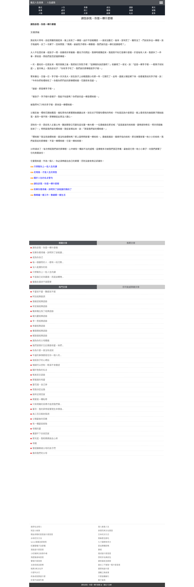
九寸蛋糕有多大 (104, 542)
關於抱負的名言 (39, 370)
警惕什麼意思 (36, 561)
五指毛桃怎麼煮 (37, 565)
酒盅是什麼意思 (37, 550)
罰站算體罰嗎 (103, 546)
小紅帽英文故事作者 (39, 553)
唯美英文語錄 (38, 375)
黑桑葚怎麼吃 (103, 538)
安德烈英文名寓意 (105, 530)
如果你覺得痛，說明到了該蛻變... (48, 252)
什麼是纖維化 (103, 576)
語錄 (131, 7)
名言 (131, 13)
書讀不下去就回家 (40, 433)
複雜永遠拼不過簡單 (41, 282)
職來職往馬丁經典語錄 (43, 311)
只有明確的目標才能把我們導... (46, 404)
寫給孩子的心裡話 (40, 360)
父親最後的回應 (39, 419)
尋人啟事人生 (103, 527)
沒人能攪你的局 (39, 267)
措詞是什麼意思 (104, 553)
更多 (153, 13)
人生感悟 (51, 2)
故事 (40, 10)
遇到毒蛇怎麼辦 (104, 561)
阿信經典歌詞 (38, 296)
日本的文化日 (103, 534)
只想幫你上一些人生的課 (45, 166)
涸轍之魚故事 (103, 572)
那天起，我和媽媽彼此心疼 (45, 438)
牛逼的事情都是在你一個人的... (46, 355)
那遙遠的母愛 (38, 380)
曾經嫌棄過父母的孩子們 (44, 448)
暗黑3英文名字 (37, 569)
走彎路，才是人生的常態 (45, 172)
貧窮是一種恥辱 (39, 399)
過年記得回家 (38, 394)
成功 (108, 7)
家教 (153, 10)
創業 (108, 13)
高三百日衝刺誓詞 (40, 414)
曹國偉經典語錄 (39, 331)
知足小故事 (35, 530)
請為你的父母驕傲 (40, 340)
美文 (153, 7)
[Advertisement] (97, 220)
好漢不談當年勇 (37, 580)
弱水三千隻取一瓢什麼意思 (109, 565)
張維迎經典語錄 (39, 301)
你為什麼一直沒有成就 (43, 350)
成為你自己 (37, 257)
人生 (63, 7)
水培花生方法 (36, 538)
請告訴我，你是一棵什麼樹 (46, 183)
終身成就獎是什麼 (38, 576)
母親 (34, 443)
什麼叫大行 (35, 572)
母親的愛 (36, 429)
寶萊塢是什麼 (103, 569)
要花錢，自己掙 (39, 384)
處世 (63, 10)
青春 (85, 7)
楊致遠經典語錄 (39, 336)
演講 (131, 10)
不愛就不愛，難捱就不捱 (44, 292)
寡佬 (100, 550)
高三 (85, 10)
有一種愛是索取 (39, 424)
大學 (85, 13)
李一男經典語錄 (39, 321)
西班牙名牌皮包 (104, 557)
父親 (125, 76)
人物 (40, 13)
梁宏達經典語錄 (39, 306)
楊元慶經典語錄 (39, 316)
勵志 (40, 7)
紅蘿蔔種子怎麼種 (38, 546)
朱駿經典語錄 (38, 326)
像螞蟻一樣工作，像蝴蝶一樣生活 (49, 195)
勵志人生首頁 (36, 2)
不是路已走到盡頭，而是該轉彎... (48, 277)
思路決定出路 (38, 389)
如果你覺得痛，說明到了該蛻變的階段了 (53, 189)
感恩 (63, 13)
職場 (108, 10)
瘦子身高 (101, 580)
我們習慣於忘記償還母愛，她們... (48, 345)
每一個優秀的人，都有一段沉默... (48, 262)
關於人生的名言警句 (43, 178)
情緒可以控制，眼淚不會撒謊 (46, 365)
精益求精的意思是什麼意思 (42, 534)
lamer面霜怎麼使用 (39, 542)
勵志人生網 (108, 585)
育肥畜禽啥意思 (37, 557)
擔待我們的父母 (39, 453)
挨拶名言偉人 (36, 527)
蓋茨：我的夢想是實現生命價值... (48, 409)
